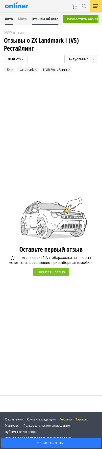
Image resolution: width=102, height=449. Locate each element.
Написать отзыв (51, 442)
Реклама (65, 419)
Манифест (12, 425)
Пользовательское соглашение (47, 425)
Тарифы (81, 419)
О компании (14, 419)
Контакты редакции (41, 419)
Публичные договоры (21, 432)
